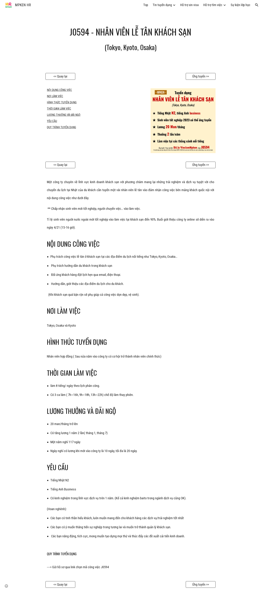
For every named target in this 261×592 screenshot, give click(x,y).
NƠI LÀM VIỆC (55, 96)
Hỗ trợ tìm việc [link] (212, 5)
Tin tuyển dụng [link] (162, 5)
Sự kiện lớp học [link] (240, 5)
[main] (130, 39)
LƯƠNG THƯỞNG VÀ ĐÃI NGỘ (63, 115)
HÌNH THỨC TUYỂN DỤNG (62, 102)
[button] (256, 5)
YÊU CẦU (52, 121)
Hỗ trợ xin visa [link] (189, 5)
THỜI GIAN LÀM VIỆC (59, 108)
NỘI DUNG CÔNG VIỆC (59, 90)
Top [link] (145, 5)
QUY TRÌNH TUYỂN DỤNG (61, 127)
